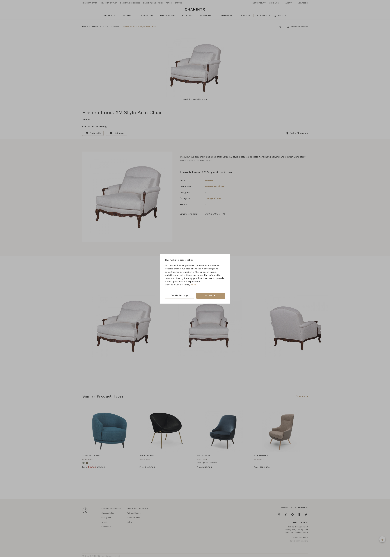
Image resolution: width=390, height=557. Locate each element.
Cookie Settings (179, 295)
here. (193, 285)
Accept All (210, 295)
